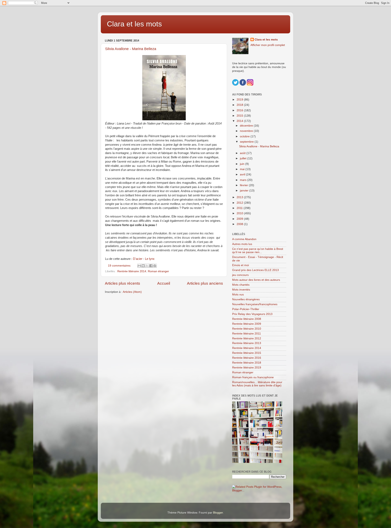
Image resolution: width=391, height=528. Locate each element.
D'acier (137, 258)
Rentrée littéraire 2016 (246, 357)
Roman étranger (158, 271)
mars (243, 179)
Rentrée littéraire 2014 (131, 271)
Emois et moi (240, 265)
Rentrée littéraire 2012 (246, 338)
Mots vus (238, 294)
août (243, 153)
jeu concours (240, 275)
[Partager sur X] (147, 266)
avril (243, 174)
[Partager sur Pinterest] (155, 266)
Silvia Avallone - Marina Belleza (130, 49)
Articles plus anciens (205, 283)
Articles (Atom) (132, 291)
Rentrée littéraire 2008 (246, 318)
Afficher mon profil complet (267, 45)
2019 (240, 99)
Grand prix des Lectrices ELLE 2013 (255, 270)
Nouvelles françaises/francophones (254, 304)
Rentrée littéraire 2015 (246, 352)
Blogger (218, 512)
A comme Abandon (244, 239)
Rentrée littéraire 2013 (246, 343)
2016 (240, 110)
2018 (240, 104)
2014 (240, 120)
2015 (240, 115)
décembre (247, 125)
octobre (245, 136)
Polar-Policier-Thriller (245, 309)
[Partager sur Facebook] (151, 266)
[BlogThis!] (143, 266)
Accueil (163, 283)
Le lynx (150, 258)
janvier (244, 190)
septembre (247, 141)
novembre (247, 130)
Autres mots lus (242, 244)
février (244, 185)
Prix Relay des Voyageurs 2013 (252, 314)
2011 (240, 208)
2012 (240, 202)
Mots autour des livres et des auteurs (256, 279)
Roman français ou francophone (253, 377)
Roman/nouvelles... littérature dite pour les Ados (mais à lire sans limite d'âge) (257, 384)
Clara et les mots (134, 24)
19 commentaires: (120, 265)
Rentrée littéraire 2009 (246, 323)
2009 (240, 218)
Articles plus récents (122, 283)
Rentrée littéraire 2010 (246, 328)
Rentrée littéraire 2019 (246, 367)
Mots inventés (241, 289)
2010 (240, 213)
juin (242, 163)
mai (242, 169)
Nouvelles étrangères (246, 299)
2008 (240, 224)
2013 (240, 197)
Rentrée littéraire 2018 (246, 362)
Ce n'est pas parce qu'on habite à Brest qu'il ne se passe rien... (257, 250)
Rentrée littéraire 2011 (246, 333)
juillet (243, 158)
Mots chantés (240, 284)
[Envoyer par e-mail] (139, 266)
